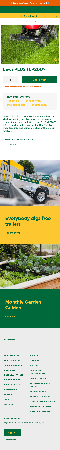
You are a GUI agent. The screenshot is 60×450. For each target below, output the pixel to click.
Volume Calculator (41, 411)
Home (5, 22)
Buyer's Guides (12, 380)
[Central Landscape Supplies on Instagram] (10, 344)
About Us (35, 355)
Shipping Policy (38, 392)
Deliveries (9, 370)
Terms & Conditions (40, 397)
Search (8, 394)
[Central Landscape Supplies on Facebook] (5, 344)
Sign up (12, 432)
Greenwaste (11, 390)
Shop (6, 399)
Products (13, 22)
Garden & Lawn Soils (28, 22)
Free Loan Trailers (14, 375)
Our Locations (12, 360)
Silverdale (12, 144)
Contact (34, 365)
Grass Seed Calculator (42, 401)
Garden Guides (12, 385)
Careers (34, 360)
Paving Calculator (40, 406)
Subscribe (9, 404)
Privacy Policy (38, 378)
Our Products (11, 355)
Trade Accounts (13, 365)
